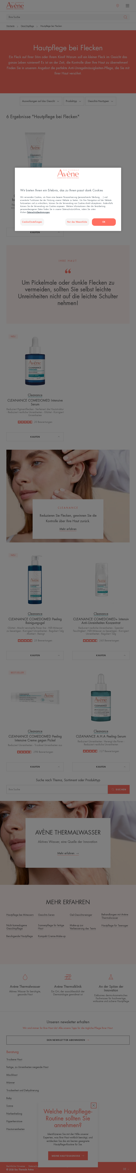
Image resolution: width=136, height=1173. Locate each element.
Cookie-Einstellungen (32, 222)
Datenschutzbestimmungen (38, 212)
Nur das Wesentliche (77, 222)
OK (103, 222)
